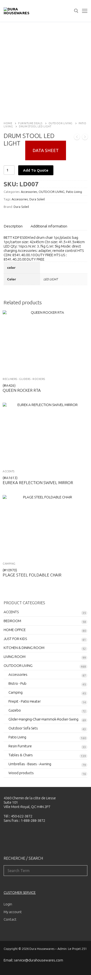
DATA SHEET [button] (46, 150)
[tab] (13, 226)
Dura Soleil (37, 199)
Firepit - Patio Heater (24, 701)
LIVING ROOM (14, 657)
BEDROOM (12, 621)
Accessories (29, 191)
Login (8, 904)
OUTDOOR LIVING (61, 123)
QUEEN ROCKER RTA (22, 390)
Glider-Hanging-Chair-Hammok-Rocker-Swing (43, 719)
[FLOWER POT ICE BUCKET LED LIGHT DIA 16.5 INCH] (85, 137)
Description (13, 226)
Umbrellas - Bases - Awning (29, 764)
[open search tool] (76, 11)
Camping (9, 563)
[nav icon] (84, 11)
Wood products (21, 773)
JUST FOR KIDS (15, 639)
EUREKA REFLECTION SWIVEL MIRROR (38, 482)
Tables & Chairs (20, 755)
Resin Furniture (20, 746)
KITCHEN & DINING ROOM (24, 648)
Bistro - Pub (17, 683)
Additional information (49, 226)
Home (8, 123)
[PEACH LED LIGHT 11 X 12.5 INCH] (77, 137)
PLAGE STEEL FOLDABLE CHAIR (32, 575)
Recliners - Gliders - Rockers (24, 379)
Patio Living (74, 191)
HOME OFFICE (15, 630)
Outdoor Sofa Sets (23, 728)
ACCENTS (9, 471)
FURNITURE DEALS (30, 123)
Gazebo (14, 710)
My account (13, 912)
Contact (10, 919)
